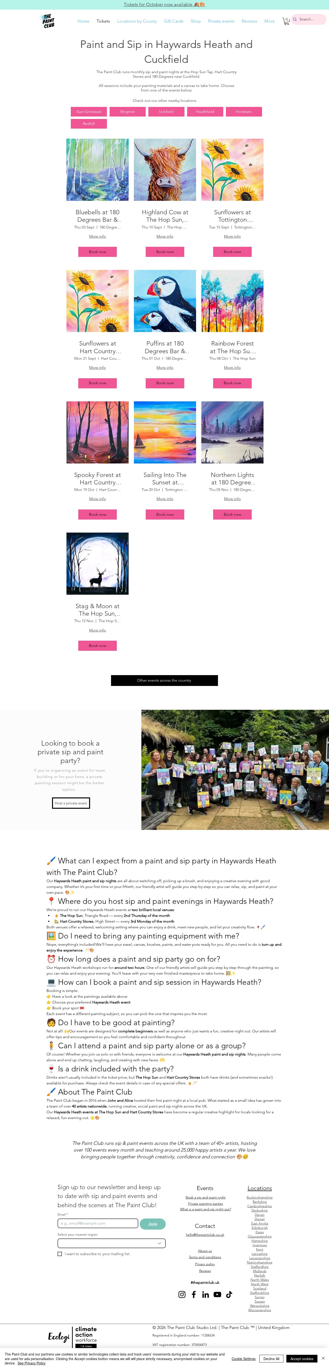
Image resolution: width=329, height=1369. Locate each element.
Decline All (271, 1358)
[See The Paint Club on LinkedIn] (205, 1294)
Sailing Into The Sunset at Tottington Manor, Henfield (165, 478)
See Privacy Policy (32, 1363)
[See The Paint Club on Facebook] (193, 1294)
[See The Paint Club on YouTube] (217, 1294)
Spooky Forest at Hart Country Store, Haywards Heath (97, 478)
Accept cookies (301, 1358)
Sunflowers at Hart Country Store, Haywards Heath (97, 347)
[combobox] (112, 1243)
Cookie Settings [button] (244, 1358)
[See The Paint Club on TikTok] (229, 1294)
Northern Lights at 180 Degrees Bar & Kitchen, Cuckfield (232, 478)
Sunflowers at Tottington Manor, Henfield (232, 216)
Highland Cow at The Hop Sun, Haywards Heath (165, 216)
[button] (287, 21)
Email (63, 1215)
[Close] (323, 1358)
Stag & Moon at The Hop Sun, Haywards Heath (97, 609)
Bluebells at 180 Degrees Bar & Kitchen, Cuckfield (97, 216)
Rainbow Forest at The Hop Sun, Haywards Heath (232, 347)
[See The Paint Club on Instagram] (182, 1294)
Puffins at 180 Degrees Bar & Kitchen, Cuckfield (165, 347)
